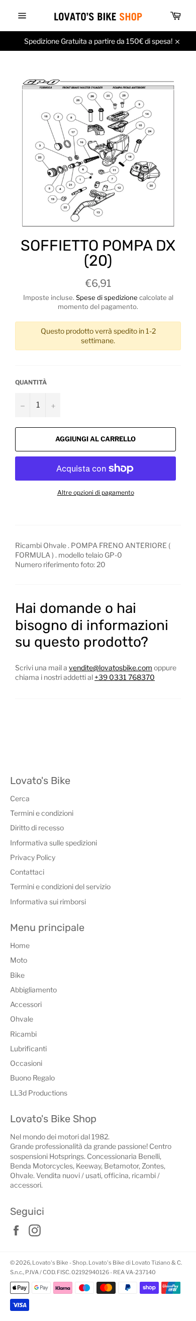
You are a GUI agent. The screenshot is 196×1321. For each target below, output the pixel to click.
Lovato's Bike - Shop (59, 1262)
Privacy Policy (32, 857)
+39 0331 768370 (124, 677)
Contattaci (27, 872)
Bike (17, 975)
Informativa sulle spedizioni (53, 842)
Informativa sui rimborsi (48, 901)
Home (20, 945)
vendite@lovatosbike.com (110, 667)
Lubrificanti (28, 1048)
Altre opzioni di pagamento (95, 492)
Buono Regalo (32, 1077)
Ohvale (21, 1019)
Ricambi (23, 1034)
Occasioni (26, 1063)
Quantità (31, 382)
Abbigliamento (33, 989)
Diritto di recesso (37, 827)
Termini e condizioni (41, 813)
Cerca (20, 798)
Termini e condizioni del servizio (60, 886)
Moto (18, 960)
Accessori (26, 1004)
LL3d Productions (38, 1093)
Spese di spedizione (107, 297)
